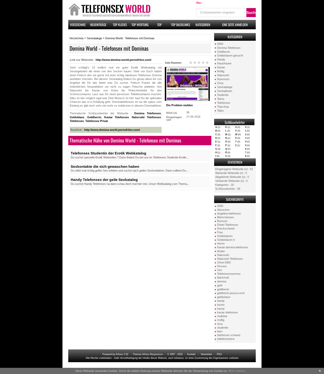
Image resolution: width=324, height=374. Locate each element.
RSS (219, 354)
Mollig (220, 71)
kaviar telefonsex (227, 312)
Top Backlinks (180, 24)
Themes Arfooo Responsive (148, 354)
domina (221, 281)
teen (219, 331)
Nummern (223, 79)
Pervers (222, 266)
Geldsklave (77, 117)
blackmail (223, 277)
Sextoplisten (224, 91)
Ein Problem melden (179, 105)
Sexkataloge (224, 87)
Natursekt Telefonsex (230, 258)
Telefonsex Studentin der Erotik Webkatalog (108, 153)
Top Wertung (139, 24)
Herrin (221, 243)
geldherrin (223, 289)
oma (220, 323)
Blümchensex (225, 217)
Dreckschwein (226, 228)
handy (221, 300)
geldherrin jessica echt (230, 293)
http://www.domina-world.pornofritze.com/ (123, 59)
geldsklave (223, 297)
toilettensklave (226, 338)
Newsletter (206, 354)
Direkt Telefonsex (227, 224)
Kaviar (221, 67)
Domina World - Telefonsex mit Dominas (129, 38)
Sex (219, 270)
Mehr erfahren (236, 370)
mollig (220, 319)
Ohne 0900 (224, 262)
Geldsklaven (224, 236)
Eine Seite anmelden (235, 24)
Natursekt (223, 75)
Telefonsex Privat (96, 121)
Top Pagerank (159, 25)
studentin (222, 327)
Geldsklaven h (226, 239)
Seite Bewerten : (174, 62)
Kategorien (203, 24)
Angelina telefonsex (229, 213)
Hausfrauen (224, 63)
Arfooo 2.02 (122, 354)
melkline (222, 316)
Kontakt (191, 354)
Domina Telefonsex (229, 47)
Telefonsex (223, 102)
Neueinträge (98, 24)
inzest (220, 304)
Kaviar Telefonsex (116, 117)
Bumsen (222, 221)
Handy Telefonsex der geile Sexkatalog (104, 180)
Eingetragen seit (174, 118)
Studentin (223, 94)
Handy (221, 59)
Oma (220, 83)
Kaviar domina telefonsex (232, 247)
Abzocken (223, 209)
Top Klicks (120, 24)
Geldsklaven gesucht (230, 55)
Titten (220, 110)
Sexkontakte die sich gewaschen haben (105, 167)
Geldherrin (223, 51)
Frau (220, 232)
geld (219, 285)
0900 (220, 43)
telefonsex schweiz (229, 335)
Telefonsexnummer (229, 273)
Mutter (221, 251)
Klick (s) (171, 112)
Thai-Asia (223, 106)
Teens (220, 98)
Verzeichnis (78, 24)
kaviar (221, 308)
